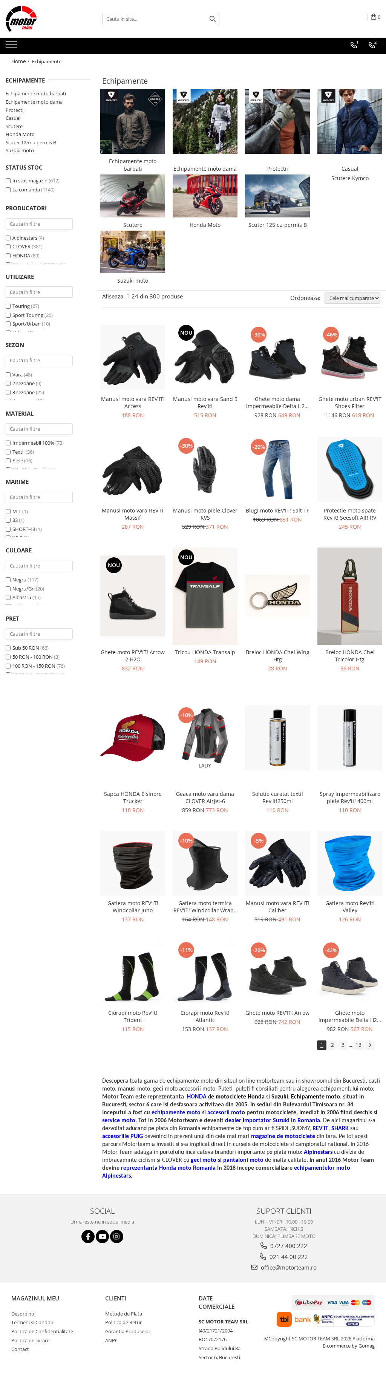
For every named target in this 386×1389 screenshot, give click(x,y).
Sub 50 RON (25, 647)
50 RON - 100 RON (32, 656)
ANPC (111, 1340)
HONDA (21, 255)
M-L (16, 511)
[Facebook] (88, 1236)
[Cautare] (212, 19)
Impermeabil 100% (33, 442)
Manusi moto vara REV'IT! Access (133, 402)
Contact (20, 1349)
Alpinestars (24, 237)
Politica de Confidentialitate (42, 1331)
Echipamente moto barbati (36, 93)
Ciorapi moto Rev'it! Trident (132, 1016)
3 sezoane (23, 392)
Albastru (21, 597)
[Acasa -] (43, 19)
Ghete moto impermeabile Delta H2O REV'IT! (350, 1016)
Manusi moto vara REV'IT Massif (133, 514)
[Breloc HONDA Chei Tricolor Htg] (349, 596)
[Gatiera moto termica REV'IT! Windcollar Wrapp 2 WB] (205, 863)
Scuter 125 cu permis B (31, 142)
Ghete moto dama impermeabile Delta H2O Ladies (277, 402)
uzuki (281, 1097)
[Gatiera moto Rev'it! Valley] (349, 863)
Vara (17, 374)
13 (358, 1044)
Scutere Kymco (350, 178)
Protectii (15, 110)
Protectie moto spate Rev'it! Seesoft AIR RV (349, 514)
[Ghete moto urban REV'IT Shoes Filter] (349, 357)
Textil (18, 451)
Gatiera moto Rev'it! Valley (350, 906)
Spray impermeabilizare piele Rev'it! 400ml (350, 797)
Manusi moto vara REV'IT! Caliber (277, 906)
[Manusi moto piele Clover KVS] (205, 469)
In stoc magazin (29, 180)
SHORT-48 (23, 529)
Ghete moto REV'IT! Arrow (277, 1012)
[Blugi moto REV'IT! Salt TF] (277, 469)
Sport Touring (27, 315)
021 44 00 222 (288, 1257)
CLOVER (21, 246)
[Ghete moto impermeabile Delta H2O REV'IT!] (349, 973)
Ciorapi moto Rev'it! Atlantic (205, 1016)
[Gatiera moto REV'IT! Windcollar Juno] (132, 863)
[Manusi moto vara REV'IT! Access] (132, 357)
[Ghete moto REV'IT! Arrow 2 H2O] (132, 595)
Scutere (14, 126)
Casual (13, 118)
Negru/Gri (23, 588)
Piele (17, 460)
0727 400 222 (288, 1246)
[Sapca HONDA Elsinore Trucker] (132, 737)
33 (15, 520)
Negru (19, 579)
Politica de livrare (30, 1340)
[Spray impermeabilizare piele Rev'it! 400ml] (349, 737)
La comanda (26, 189)
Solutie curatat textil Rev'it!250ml (277, 797)
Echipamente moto (315, 1097)
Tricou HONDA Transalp (205, 652)
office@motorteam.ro (288, 1267)
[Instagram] (116, 1236)
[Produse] (12, 47)
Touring (21, 306)
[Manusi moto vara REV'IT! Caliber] (277, 863)
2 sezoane (23, 383)
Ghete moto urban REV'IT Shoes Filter (350, 402)
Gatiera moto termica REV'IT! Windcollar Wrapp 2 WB (205, 906)
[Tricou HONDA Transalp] (205, 596)
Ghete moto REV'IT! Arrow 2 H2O (133, 656)
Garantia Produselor (127, 1331)
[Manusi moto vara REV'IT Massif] (132, 469)
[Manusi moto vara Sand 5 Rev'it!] (205, 357)
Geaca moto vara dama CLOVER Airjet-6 (205, 797)
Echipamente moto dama (34, 101)
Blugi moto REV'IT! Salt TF (277, 510)
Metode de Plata (123, 1313)
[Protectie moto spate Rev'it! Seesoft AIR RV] (349, 469)
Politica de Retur (123, 1322)
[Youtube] (102, 1236)
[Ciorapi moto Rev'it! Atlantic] (205, 973)
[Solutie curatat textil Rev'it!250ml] (277, 737)
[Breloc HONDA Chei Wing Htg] (277, 596)
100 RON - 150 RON (33, 665)
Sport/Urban (26, 323)
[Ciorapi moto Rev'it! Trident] (132, 973)
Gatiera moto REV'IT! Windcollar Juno (132, 906)
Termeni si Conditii (32, 1322)
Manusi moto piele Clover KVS (205, 514)
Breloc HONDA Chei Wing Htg (277, 656)
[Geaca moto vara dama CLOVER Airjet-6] (205, 737)
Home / (21, 61)
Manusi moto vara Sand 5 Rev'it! (205, 402)
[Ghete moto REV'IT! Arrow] (277, 973)
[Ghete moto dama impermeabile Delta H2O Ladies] (277, 357)
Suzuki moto (20, 150)
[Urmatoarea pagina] (370, 1045)
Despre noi (23, 1313)
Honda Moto (20, 134)
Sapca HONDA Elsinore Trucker (133, 797)
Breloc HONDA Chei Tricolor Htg (350, 656)
